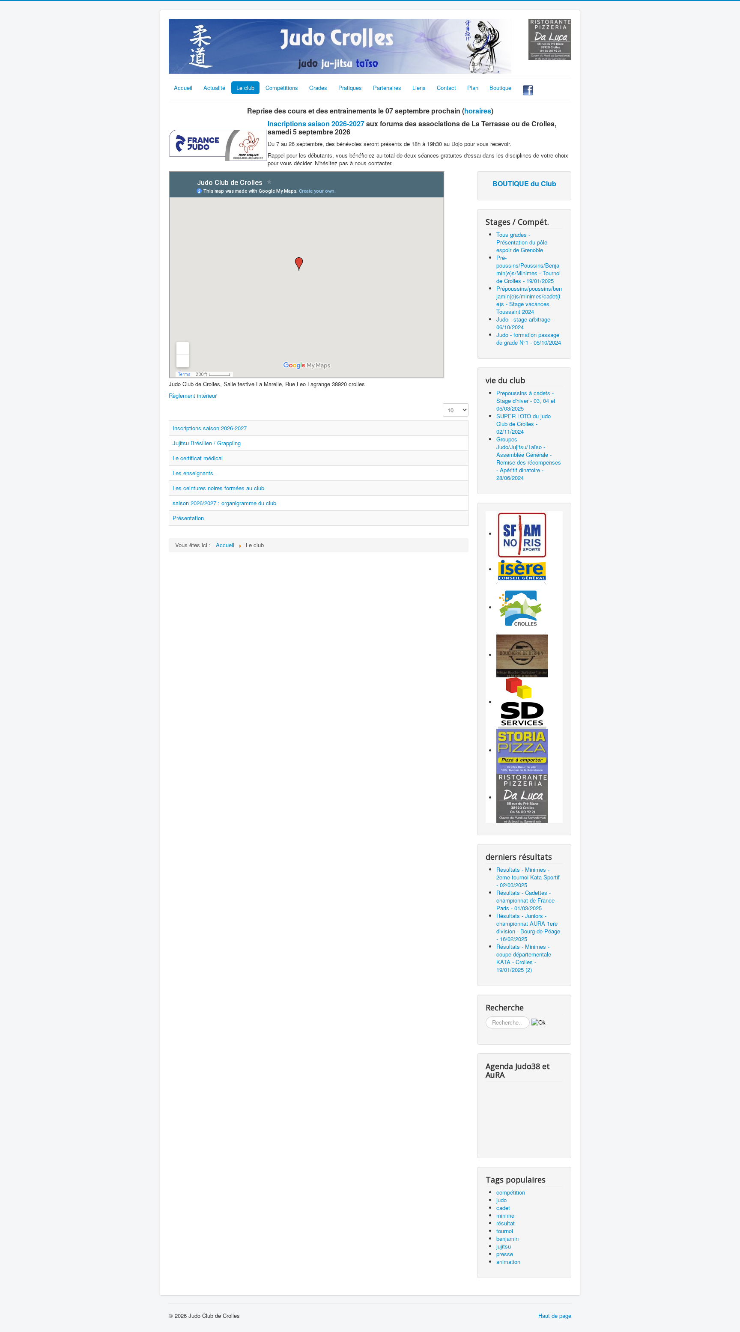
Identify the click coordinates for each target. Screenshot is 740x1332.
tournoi (504, 1231)
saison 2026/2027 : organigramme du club (224, 503)
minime (505, 1215)
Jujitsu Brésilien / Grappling (207, 443)
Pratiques (350, 87)
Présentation (188, 518)
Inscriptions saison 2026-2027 (316, 123)
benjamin (507, 1238)
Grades (318, 87)
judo (501, 1200)
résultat (505, 1223)
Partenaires (387, 87)
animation (508, 1262)
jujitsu (503, 1246)
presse (504, 1254)
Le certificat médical (198, 458)
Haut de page (554, 1315)
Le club (245, 87)
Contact (446, 87)
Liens (419, 87)
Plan (472, 87)
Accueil (183, 87)
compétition (510, 1192)
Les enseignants (193, 473)
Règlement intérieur (193, 395)
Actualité (214, 87)
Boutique (500, 87)
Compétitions (282, 87)
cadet (503, 1208)
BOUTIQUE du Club (524, 183)
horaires (477, 111)
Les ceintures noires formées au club (218, 488)
